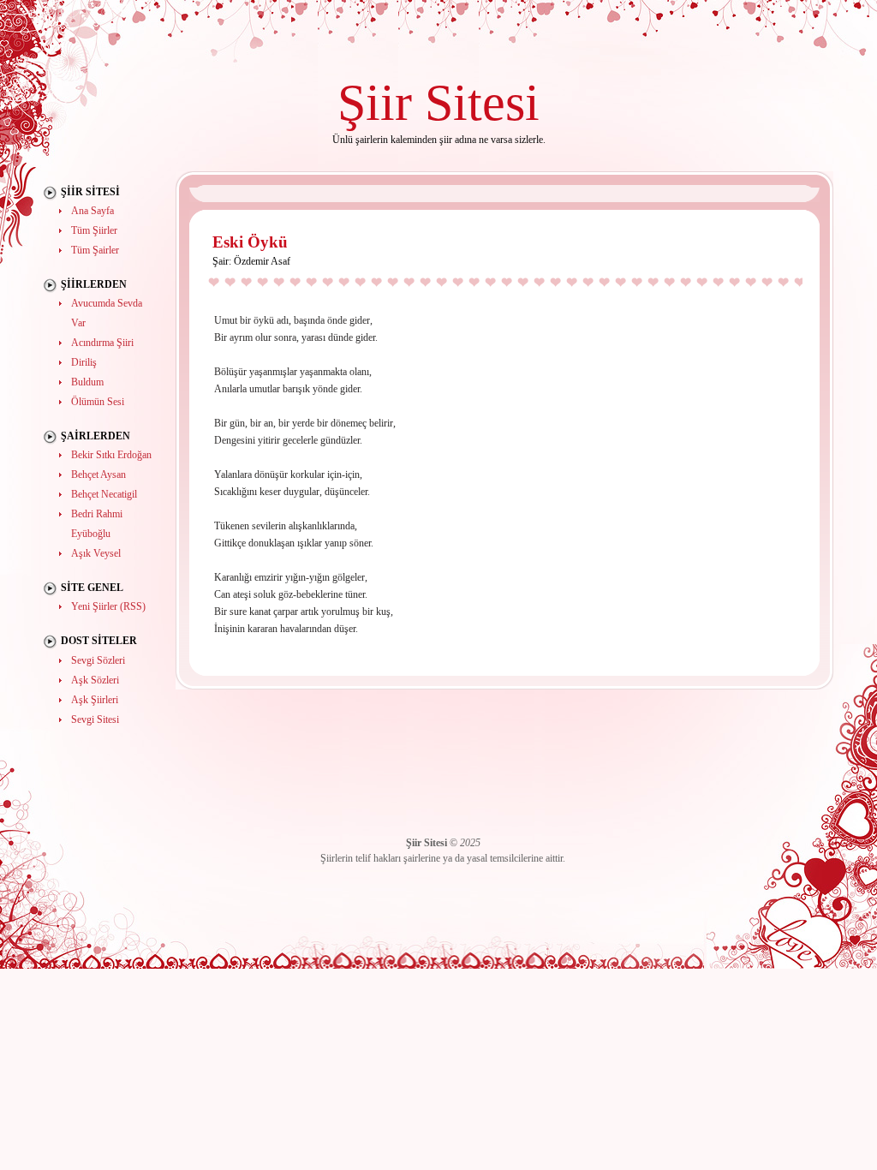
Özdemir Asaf (262, 261)
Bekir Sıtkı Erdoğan (111, 455)
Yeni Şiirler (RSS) (108, 606)
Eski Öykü (250, 242)
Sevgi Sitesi (95, 719)
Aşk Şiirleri (94, 700)
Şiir (374, 102)
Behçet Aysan (98, 475)
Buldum (87, 382)
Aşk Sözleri (95, 680)
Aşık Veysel (96, 553)
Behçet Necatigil (104, 494)
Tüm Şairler (95, 250)
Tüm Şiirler (94, 230)
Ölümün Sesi (97, 402)
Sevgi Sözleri (98, 660)
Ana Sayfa (92, 211)
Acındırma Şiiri (102, 343)
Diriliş (84, 362)
